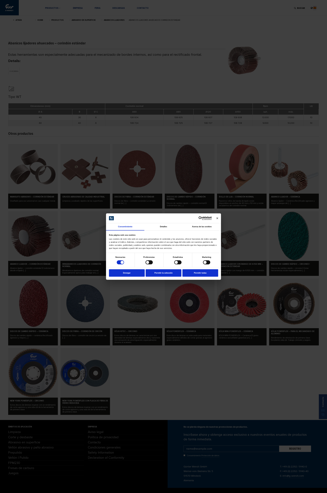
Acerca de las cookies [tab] (202, 227)
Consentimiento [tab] (125, 227)
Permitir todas (200, 273)
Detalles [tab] (163, 227)
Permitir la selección (163, 273)
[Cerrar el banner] (217, 218)
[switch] (149, 262)
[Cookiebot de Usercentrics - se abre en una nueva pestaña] (200, 218)
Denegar (127, 273)
